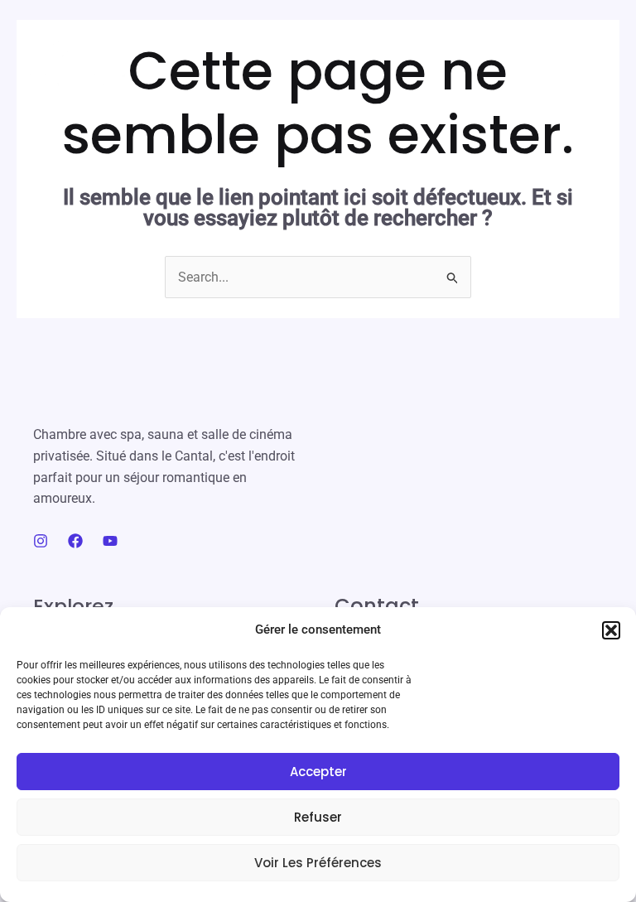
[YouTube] (110, 540)
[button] (611, 630)
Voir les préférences (318, 862)
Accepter (318, 771)
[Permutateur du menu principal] (595, 62)
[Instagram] (40, 540)
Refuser (318, 817)
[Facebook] (75, 540)
